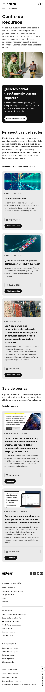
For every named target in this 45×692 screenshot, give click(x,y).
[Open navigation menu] (4, 4)
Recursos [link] (13, 9)
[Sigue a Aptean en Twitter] (34, 574)
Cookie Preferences (9, 670)
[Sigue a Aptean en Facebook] (31, 574)
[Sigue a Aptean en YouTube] (41, 574)
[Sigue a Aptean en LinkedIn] (38, 574)
